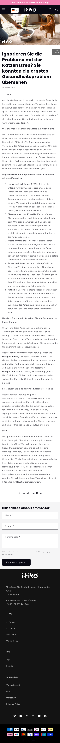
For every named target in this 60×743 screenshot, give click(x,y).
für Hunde (10, 628)
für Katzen (10, 622)
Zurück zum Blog (32, 493)
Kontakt (9, 666)
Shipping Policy (13, 704)
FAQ (8, 660)
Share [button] (8, 94)
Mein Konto (11, 634)
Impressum (11, 697)
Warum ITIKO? (12, 641)
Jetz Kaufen (56, 51)
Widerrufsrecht (13, 685)
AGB (8, 691)
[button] (3, 10)
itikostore (31, 740)
